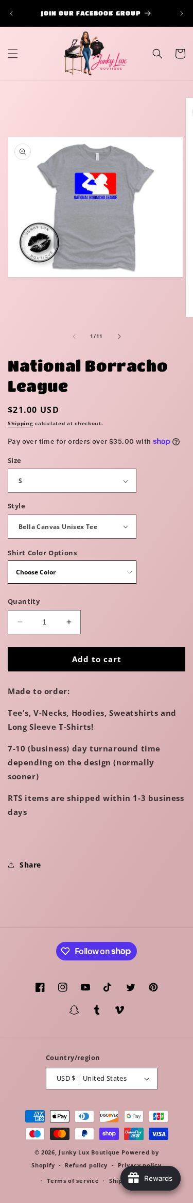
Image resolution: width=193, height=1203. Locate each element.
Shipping (20, 423)
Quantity (24, 601)
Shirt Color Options (42, 552)
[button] (13, 53)
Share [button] (30, 865)
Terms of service (73, 1180)
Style (16, 505)
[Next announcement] (181, 13)
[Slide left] (74, 336)
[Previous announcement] (11, 13)
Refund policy (86, 1165)
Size (15, 460)
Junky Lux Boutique (89, 1152)
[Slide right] (119, 336)
